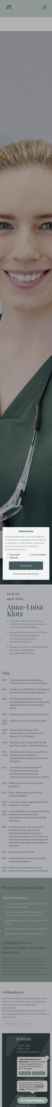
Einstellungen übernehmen (26, 573)
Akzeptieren (26, 565)
